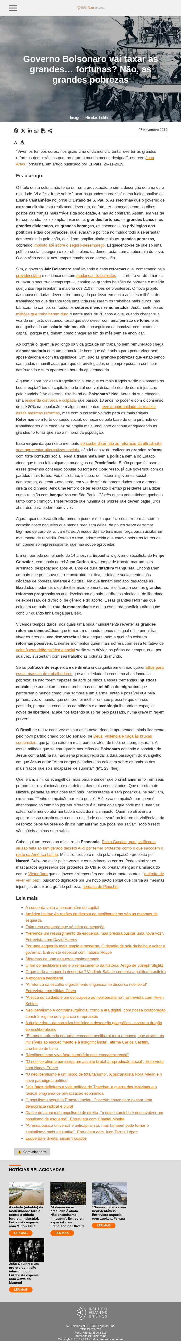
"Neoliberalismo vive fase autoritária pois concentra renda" (77, 1055)
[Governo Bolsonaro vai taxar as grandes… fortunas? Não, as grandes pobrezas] (50, 130)
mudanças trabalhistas (96, 275)
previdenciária (28, 275)
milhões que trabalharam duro (42, 314)
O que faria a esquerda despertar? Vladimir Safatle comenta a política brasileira (95, 972)
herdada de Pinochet (100, 886)
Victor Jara (38, 874)
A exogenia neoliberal (44, 978)
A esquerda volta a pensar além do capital (62, 907)
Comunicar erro (32, 1152)
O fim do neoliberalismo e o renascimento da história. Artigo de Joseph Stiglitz (94, 965)
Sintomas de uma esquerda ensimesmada (62, 959)
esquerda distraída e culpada (50, 400)
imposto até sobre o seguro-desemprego (69, 245)
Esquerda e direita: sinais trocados (56, 1138)
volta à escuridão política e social (45, 650)
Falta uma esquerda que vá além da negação (64, 927)
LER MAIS (21, 1233)
